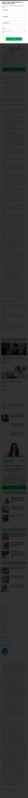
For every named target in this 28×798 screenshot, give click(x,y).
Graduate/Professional (8, 31)
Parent (24, 31)
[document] (14, 399)
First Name (5, 10)
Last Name (5, 16)
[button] (26, 2)
